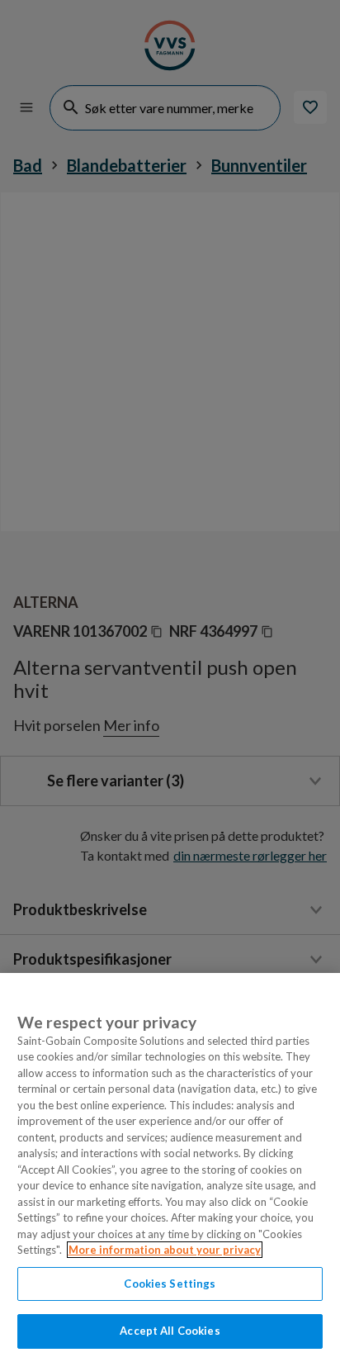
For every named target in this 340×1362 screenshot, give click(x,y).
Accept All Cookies (170, 1330)
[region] (170, 1167)
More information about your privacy (164, 1249)
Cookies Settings (169, 1283)
